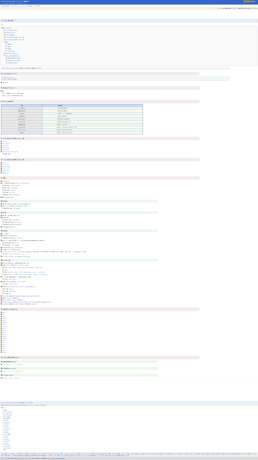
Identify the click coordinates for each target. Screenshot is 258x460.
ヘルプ (233, 8)
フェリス (4, 338)
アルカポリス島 (10, 51)
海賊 (5, 449)
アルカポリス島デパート (7, 302)
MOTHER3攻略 (237, 453)
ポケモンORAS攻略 (116, 453)
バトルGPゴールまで (12, 62)
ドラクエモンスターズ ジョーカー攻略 (54, 453)
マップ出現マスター (13, 309)
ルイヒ (3, 350)
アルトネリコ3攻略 (167, 453)
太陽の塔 (9, 44)
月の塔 (8, 46)
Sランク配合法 (7, 418)
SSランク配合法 (7, 416)
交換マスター (15, 357)
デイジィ (4, 330)
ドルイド (6, 269)
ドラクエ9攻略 (25, 453)
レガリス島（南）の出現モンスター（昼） (15, 37)
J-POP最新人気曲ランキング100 (122, 455)
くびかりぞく (5, 145)
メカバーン (34, 272)
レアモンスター (13, 151)
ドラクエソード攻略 (41, 453)
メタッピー (4, 141)
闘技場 (3, 265)
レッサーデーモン (6, 166)
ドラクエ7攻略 (11, 453)
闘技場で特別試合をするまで (13, 58)
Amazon (110, 455)
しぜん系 (5, 425)
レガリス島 (21, 251)
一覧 (223, 8)
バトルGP (6, 263)
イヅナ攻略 (49, 455)
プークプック (14, 300)
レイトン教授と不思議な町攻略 (17, 455)
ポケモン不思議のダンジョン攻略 (138, 453)
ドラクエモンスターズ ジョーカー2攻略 (71, 453)
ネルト (3, 332)
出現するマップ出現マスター (12, 53)
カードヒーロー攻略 (64, 455)
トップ (220, 8)
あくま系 (5, 420)
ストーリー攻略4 (7, 434)
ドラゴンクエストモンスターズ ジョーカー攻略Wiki (15, 1)
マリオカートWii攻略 (246, 453)
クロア (3, 320)
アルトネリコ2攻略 (158, 453)
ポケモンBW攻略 (107, 453)
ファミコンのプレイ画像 (102, 455)
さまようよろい (5, 168)
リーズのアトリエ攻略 (188, 453)
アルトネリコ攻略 (149, 453)
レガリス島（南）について (12, 30)
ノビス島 (4, 304)
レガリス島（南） (8, 20)
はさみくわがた (30, 267)
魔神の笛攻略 (43, 455)
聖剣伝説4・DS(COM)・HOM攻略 (212, 453)
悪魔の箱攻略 (27, 455)
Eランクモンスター (8, 415)
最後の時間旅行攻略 (35, 455)
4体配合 (5, 410)
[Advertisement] (129, 13)
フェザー (4, 336)
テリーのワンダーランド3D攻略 (88, 453)
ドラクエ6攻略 (4, 453)
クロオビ (4, 322)
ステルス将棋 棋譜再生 (91, 455)
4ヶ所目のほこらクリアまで (13, 60)
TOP (2, 24)
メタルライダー (38, 267)
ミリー (3, 342)
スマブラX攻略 (197, 453)
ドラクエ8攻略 (18, 453)
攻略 (7, 41)
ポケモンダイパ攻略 (125, 453)
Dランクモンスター (8, 413)
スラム (7, 286)
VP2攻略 (202, 453)
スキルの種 (6, 432)
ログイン (255, 8)
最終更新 (226, 8)
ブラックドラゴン (43, 274)
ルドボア (4, 352)
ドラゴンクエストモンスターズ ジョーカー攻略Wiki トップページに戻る (17, 402)
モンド (3, 344)
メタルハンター (5, 149)
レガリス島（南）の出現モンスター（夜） (15, 39)
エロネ (3, 312)
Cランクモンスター (8, 411)
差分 (246, 8)
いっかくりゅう (5, 164)
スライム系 (6, 435)
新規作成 (243, 8)
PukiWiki (8, 458)
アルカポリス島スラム (30, 286)
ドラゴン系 (6, 439)
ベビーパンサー (5, 143)
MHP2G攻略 (7, 455)
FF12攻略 (223, 453)
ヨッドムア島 (17, 256)
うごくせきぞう (28, 274)
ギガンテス (35, 274)
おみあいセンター (20, 302)
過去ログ (250, 8)
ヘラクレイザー (41, 272)
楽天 (113, 455)
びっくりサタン (8, 298)
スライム (24, 267)
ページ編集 (238, 8)
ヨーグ (3, 346)
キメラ (11, 187)
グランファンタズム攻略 (177, 453)
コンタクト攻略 (56, 455)
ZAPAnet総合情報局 (5, 5)
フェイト (4, 334)
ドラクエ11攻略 (32, 453)
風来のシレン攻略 (229, 453)
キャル (3, 316)
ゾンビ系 (69, 127)
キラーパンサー (5, 147)
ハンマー (24, 130)
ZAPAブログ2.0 (73, 455)
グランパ (4, 318)
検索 (230, 8)
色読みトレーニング (81, 455)
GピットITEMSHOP (10, 35)
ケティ (3, 324)
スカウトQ (6, 430)
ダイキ (3, 328)
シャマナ (4, 326)
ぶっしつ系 (6, 427)
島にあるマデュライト (11, 32)
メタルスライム (5, 151)
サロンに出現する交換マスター (13, 55)
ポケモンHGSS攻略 (99, 453)
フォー (3, 340)
